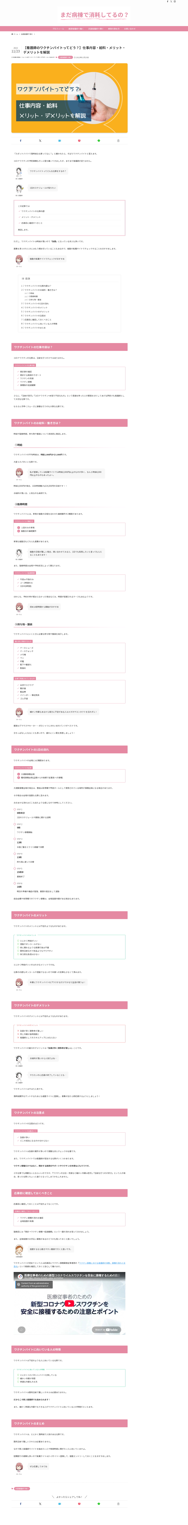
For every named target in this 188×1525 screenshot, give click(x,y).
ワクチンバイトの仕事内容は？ (37, 285)
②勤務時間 (33, 296)
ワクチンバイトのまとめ (35, 327)
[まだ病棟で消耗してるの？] (94, 14)
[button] (20, 140)
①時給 (31, 293)
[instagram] (175, 1)
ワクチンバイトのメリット (36, 307)
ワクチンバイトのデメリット (37, 311)
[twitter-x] (171, 1)
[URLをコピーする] (118, 140)
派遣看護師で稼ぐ (65, 57)
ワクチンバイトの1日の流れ (36, 303)
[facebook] (167, 1)
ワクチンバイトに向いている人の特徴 (40, 323)
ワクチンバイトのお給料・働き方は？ (40, 290)
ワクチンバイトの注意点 (35, 315)
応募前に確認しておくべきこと (37, 319)
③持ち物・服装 (35, 299)
